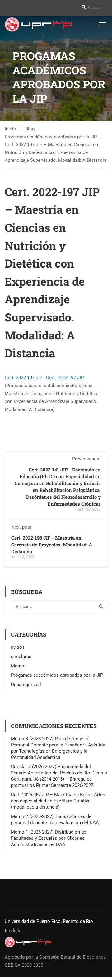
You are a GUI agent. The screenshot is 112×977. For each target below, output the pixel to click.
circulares (21, 656)
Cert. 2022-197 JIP (24, 378)
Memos (19, 666)
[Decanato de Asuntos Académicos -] (38, 24)
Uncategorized (26, 684)
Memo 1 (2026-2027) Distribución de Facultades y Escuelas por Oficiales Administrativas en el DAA (48, 838)
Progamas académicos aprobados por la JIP (57, 675)
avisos (18, 647)
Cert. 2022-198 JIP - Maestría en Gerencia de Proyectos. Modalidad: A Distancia (51, 544)
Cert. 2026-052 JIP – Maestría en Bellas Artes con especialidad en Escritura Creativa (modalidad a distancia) (58, 801)
